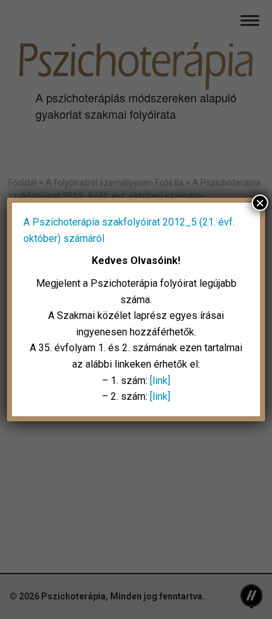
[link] (160, 381)
